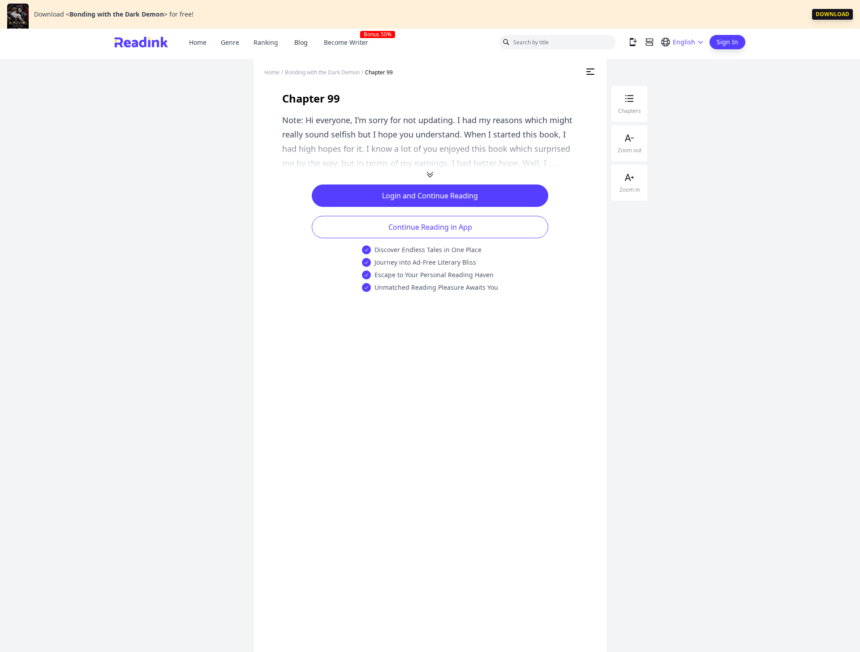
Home (197, 42)
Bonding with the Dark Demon (322, 72)
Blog (301, 42)
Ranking (266, 42)
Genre (230, 42)
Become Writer (349, 42)
